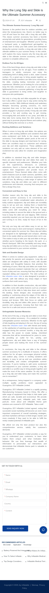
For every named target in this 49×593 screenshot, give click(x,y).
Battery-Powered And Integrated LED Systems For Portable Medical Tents (18, 550)
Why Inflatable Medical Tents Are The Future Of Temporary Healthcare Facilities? (37, 556)
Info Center (7, 545)
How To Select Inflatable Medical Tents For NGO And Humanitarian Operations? (13, 556)
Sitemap (34, 585)
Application (17, 545)
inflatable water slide (14, 276)
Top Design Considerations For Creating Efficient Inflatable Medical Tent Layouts (13, 561)
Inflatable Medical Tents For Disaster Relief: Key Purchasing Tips (37, 561)
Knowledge (27, 545)
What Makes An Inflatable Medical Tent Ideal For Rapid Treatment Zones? (37, 551)
